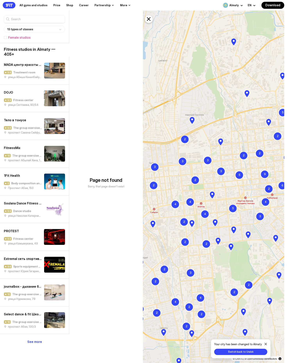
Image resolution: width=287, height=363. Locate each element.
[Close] (265, 344)
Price (56, 5)
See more (34, 342)
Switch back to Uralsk (241, 351)
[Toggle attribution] (280, 358)
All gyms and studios (33, 5)
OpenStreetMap (255, 358)
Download (272, 5)
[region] (213, 187)
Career (84, 5)
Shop (69, 5)
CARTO (239, 358)
